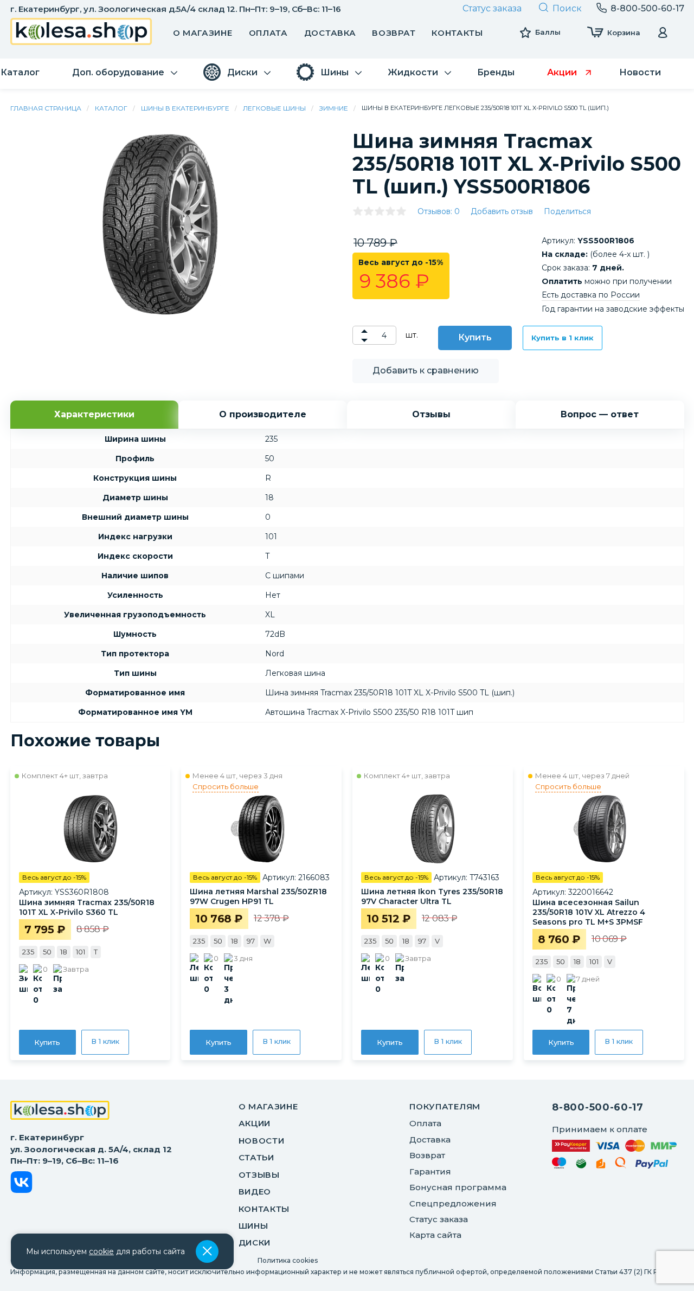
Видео (255, 1191)
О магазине (203, 33)
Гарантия (430, 1171)
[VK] (21, 1184)
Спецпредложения (453, 1203)
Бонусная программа (457, 1187)
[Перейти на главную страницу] (81, 33)
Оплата (268, 33)
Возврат (393, 33)
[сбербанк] (581, 1165)
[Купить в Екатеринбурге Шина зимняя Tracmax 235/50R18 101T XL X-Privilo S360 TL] (90, 828)
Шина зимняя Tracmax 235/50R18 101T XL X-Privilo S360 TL (87, 907)
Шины (253, 1226)
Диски (255, 1242)
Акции (255, 1123)
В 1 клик (105, 1041)
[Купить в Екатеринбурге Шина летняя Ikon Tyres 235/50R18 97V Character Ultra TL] (432, 828)
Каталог (111, 108)
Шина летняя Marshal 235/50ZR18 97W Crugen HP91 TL (258, 896)
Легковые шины (274, 108)
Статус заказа (492, 8)
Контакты (457, 33)
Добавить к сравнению (425, 370)
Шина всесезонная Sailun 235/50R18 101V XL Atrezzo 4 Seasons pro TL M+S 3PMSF (588, 912)
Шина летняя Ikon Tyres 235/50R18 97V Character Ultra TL (432, 896)
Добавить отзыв (502, 211)
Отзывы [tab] (431, 414)
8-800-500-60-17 (598, 1107)
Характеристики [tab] (94, 414)
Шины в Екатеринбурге (185, 108)
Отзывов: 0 (438, 211)
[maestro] (559, 1164)
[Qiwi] (620, 1164)
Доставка (330, 33)
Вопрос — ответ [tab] (600, 414)
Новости (262, 1140)
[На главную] (60, 1111)
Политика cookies (288, 1260)
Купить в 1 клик (562, 337)
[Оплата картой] (614, 1145)
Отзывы (259, 1175)
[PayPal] (652, 1166)
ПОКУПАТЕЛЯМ (444, 1106)
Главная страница (45, 108)
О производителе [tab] (262, 414)
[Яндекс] (601, 1165)
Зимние (333, 108)
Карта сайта (435, 1235)
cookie (101, 1251)
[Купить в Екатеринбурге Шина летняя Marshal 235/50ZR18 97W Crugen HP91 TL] (261, 828)
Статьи (256, 1157)
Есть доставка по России (591, 295)
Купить (475, 337)
